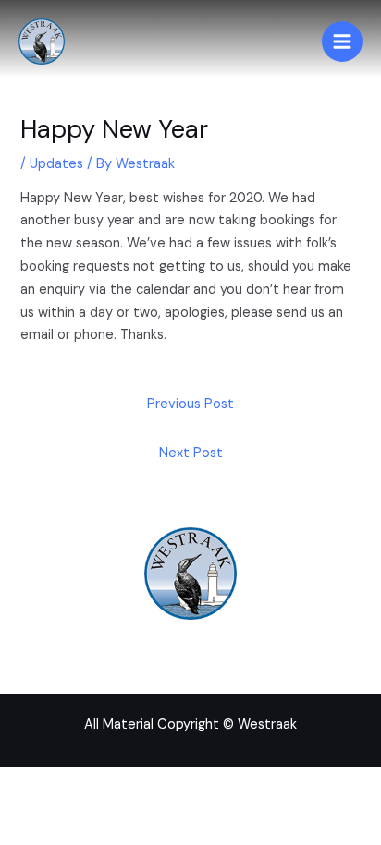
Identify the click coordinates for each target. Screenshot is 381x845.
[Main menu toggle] (342, 41)
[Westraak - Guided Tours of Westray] (41, 41)
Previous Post (190, 404)
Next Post (191, 453)
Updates (56, 164)
